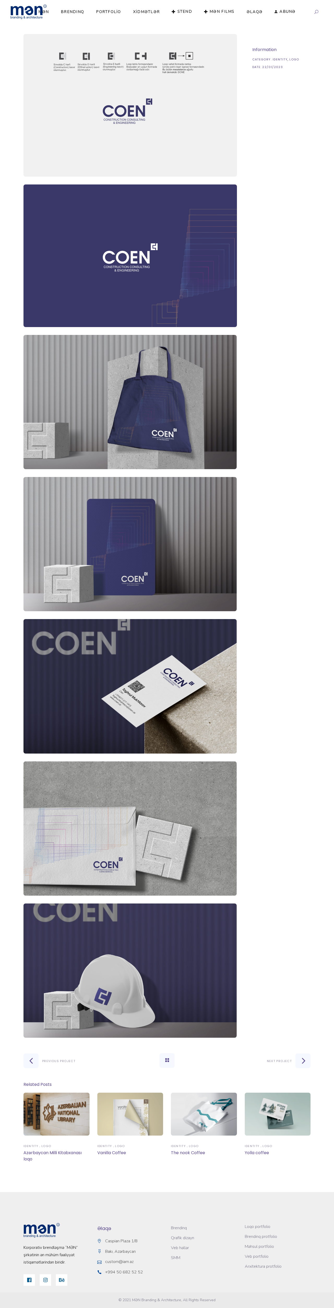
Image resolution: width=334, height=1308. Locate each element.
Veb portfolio (257, 1256)
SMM (175, 1258)
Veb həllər (180, 1248)
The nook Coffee (188, 1153)
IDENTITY (280, 59)
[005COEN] (130, 686)
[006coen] (130, 970)
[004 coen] (130, 544)
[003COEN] (130, 402)
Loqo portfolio (257, 1227)
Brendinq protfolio (261, 1236)
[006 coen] (130, 828)
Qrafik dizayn (182, 1238)
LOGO (294, 59)
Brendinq (179, 1228)
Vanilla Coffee (111, 1153)
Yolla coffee (257, 1153)
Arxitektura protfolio (263, 1266)
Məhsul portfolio (259, 1246)
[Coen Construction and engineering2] (130, 255)
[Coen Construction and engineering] (130, 105)
